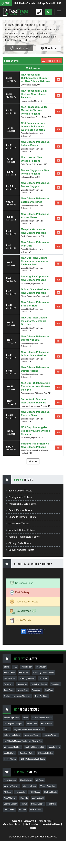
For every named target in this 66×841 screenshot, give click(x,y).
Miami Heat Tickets (18, 523)
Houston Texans (50, 735)
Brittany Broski (37, 803)
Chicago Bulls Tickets (19, 543)
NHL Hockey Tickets (20, 3)
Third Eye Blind (41, 696)
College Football (41, 3)
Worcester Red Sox (12, 747)
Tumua (24, 803)
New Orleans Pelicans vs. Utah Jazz (35, 243)
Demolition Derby (26, 752)
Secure (33, 827)
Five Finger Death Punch (43, 672)
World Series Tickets (12, 824)
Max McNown (9, 678)
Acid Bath (49, 690)
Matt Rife (24, 797)
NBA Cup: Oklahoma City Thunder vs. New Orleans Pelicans (35, 386)
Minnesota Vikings (32, 735)
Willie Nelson (26, 666)
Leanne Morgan (10, 803)
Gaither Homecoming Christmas (17, 696)
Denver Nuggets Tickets (21, 549)
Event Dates (21, 48)
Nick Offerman (10, 797)
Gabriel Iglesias (29, 786)
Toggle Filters (53, 60)
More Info (50, 48)
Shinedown (55, 684)
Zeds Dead (8, 690)
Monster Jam (54, 747)
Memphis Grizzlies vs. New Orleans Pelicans (33, 231)
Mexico (7, 729)
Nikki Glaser (35, 791)
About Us (16, 820)
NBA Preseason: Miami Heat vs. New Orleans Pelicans (34, 94)
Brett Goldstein (50, 791)
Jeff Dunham (9, 809)
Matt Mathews (26, 780)
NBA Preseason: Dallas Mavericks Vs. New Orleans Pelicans (34, 110)
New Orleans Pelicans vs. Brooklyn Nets (35, 303)
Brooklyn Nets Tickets (20, 497)
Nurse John (20, 791)
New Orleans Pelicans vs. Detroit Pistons (35, 369)
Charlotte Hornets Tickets (22, 516)
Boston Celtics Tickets (20, 490)
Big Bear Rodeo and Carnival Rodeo (29, 729)
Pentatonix (36, 690)
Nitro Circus (32, 723)
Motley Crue (23, 690)
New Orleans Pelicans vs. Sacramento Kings (35, 200)
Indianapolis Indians (12, 735)
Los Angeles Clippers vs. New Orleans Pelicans (35, 278)
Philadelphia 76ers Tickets (22, 503)
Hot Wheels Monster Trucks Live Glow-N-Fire (23, 741)
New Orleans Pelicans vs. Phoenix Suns (35, 413)
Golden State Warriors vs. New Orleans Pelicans (35, 291)
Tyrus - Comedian (47, 786)
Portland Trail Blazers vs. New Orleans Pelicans (35, 445)
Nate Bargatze (10, 780)
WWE (25, 717)
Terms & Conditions (51, 824)
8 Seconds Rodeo (45, 752)
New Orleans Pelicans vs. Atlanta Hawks (35, 215)
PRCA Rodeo (46, 723)
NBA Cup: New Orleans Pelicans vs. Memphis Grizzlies (34, 321)
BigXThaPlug (9, 672)
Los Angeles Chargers (13, 723)
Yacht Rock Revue (39, 684)
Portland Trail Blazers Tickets (24, 536)
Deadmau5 (8, 684)
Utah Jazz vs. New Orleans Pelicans (31, 159)
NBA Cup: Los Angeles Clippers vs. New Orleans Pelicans (35, 431)
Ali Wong (39, 780)
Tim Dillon (52, 803)
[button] (48, 12)
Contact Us (29, 820)
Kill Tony (22, 809)
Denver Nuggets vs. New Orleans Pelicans (35, 171)
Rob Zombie (24, 672)
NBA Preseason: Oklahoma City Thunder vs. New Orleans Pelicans (35, 78)
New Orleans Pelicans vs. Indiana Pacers (35, 143)
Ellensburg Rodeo (11, 717)
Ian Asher (43, 678)
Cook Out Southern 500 (34, 747)
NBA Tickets (58, 3)
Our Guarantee (31, 824)
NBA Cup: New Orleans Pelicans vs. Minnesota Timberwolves (34, 261)
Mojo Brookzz (35, 809)
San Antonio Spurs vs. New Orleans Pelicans (34, 400)
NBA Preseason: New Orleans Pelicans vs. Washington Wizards (33, 126)
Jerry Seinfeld (37, 797)
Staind (6, 666)
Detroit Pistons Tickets (20, 510)
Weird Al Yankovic (11, 786)
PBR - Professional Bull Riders (32, 758)
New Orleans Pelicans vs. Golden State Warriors (35, 353)
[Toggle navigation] (58, 12)
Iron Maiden (41, 666)
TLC (15, 666)
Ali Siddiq (7, 791)
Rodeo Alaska (10, 758)
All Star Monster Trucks (42, 717)
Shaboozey (22, 684)
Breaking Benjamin (27, 678)
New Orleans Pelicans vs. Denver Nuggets (35, 184)
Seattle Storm (9, 752)
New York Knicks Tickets (21, 530)
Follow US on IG (44, 820)
